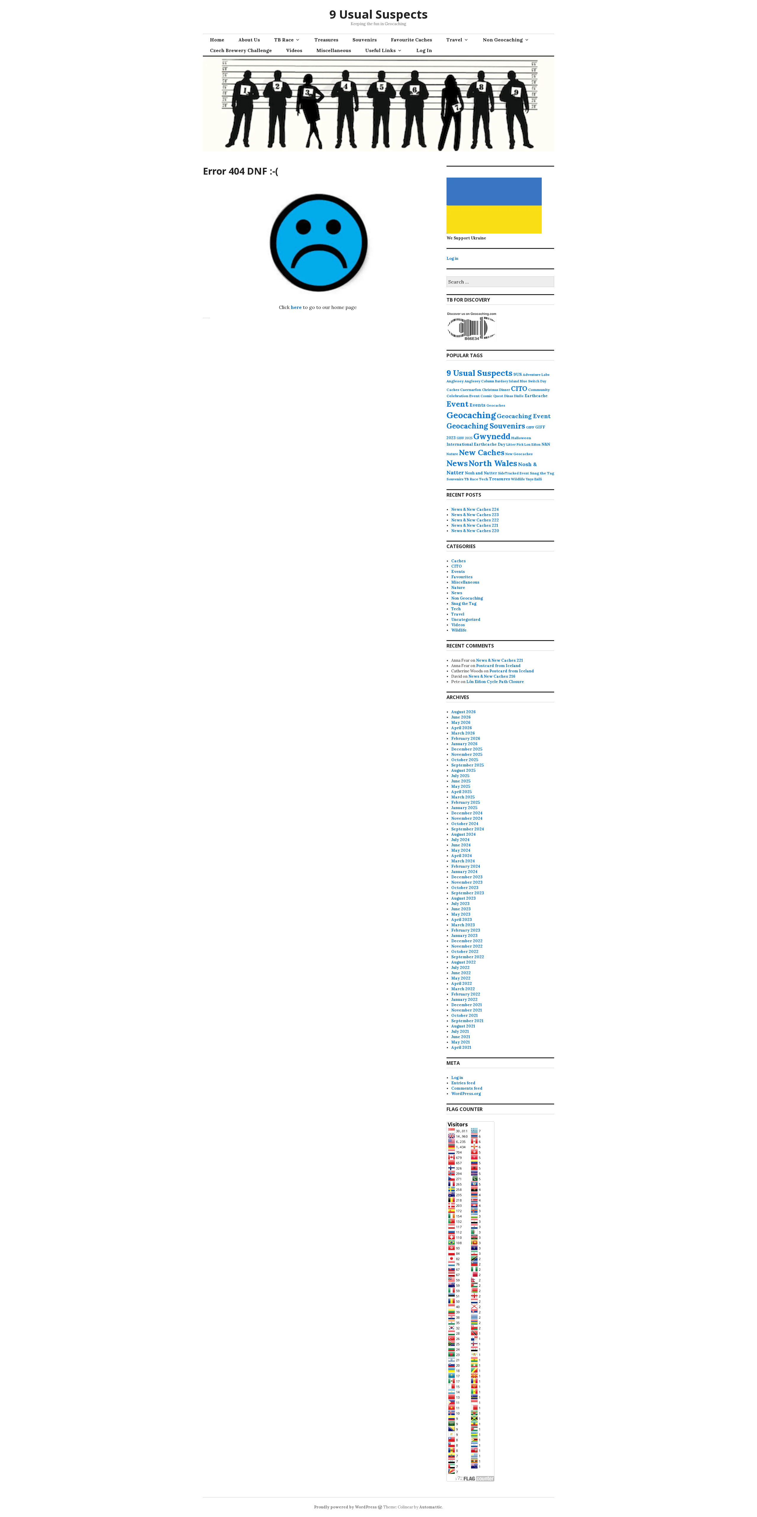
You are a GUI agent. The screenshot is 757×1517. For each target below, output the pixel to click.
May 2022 (460, 978)
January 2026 (464, 743)
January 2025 (464, 807)
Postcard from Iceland (498, 665)
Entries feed (463, 1083)
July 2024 (460, 839)
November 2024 (467, 818)
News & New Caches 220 (475, 530)
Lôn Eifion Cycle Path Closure (495, 681)
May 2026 (460, 722)
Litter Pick (514, 444)
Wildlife (518, 479)
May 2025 (460, 786)
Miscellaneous (333, 50)
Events (478, 405)
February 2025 (465, 802)
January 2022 (464, 999)
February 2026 (465, 738)
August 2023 (463, 898)
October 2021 (464, 1015)
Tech (483, 479)
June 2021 (460, 1036)
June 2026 (461, 717)
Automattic (430, 1507)
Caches (453, 389)
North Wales (493, 463)
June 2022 (461, 972)
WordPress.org (466, 1093)
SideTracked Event (513, 473)
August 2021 (463, 1026)
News (457, 463)
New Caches (481, 452)
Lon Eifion (532, 444)
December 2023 (467, 877)
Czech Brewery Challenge (241, 50)
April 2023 (461, 919)
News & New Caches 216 (491, 676)
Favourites (462, 576)
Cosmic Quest (492, 396)
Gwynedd (491, 436)
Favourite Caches (411, 40)
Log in (452, 258)
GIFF (530, 427)
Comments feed (467, 1088)
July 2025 (460, 775)
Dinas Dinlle (514, 396)
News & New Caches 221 (474, 525)
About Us (249, 40)
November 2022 (467, 946)
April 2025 (461, 791)
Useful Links (380, 50)
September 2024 (467, 829)
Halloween (521, 438)
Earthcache (536, 395)
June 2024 (461, 845)
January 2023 (464, 935)
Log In (424, 50)
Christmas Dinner (496, 390)
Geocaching (471, 415)
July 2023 (460, 903)
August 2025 (463, 770)
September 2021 (467, 1020)
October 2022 (464, 951)
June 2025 (460, 781)
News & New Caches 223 (475, 514)
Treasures (326, 40)
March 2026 (463, 733)
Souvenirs (364, 40)
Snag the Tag (542, 473)
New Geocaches (519, 454)
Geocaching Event (524, 416)
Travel (454, 40)
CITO (519, 388)
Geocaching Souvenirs (486, 426)
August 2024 (463, 834)
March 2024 (463, 861)
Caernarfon (470, 389)
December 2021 (466, 1004)
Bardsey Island (507, 381)
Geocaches (495, 405)
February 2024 (465, 866)
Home (217, 40)
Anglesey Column (479, 381)
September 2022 (467, 956)
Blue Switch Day (533, 381)
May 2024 (460, 850)
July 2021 (460, 1031)
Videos (294, 50)
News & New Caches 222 (475, 520)
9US (517, 374)
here (296, 307)
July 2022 (460, 967)
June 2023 (461, 909)
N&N (545, 444)
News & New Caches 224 (475, 509)
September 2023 (467, 893)
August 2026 (463, 711)
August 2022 (463, 962)
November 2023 (467, 882)
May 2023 (460, 914)
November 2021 (466, 1010)
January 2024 (464, 871)
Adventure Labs (536, 374)
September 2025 (467, 765)
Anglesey (455, 381)
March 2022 (463, 988)
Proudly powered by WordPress (345, 1507)
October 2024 (464, 823)
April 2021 (461, 1047)
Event (458, 404)
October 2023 (464, 887)
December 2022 (467, 940)
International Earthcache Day (476, 444)
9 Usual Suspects (378, 14)
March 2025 (463, 797)
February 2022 (465, 994)
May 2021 (460, 1042)
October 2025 (464, 759)
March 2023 (463, 924)
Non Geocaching (503, 40)
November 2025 (466, 754)
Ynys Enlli (534, 479)
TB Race (284, 40)
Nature (452, 454)
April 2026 (461, 727)
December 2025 (466, 749)
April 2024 (461, 855)
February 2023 (465, 930)
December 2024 (467, 813)
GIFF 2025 (465, 438)
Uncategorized (466, 619)
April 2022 (461, 983)
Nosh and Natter (481, 473)
